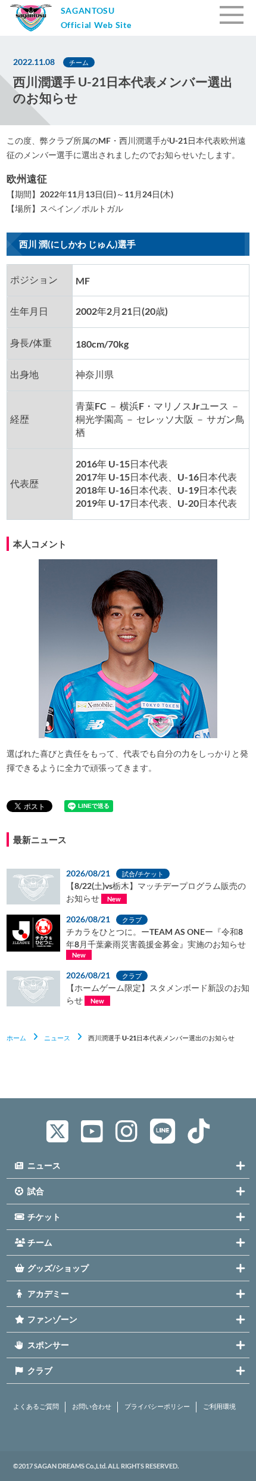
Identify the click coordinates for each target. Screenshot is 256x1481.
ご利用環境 (219, 1406)
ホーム (16, 1038)
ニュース (57, 1038)
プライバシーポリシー (157, 1406)
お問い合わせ (91, 1406)
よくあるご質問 (36, 1406)
